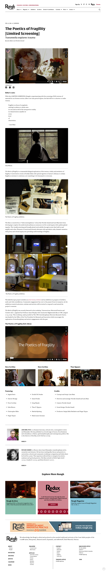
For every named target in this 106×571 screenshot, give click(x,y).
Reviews (32, 561)
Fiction (31, 558)
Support (59, 554)
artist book (31, 300)
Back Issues (32, 549)
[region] (53, 526)
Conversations (33, 556)
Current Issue (33, 548)
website (38, 300)
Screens (16, 23)
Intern (58, 553)
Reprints (32, 563)
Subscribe (59, 556)
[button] (99, 9)
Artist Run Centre (34, 554)
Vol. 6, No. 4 (9, 23)
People (10, 549)
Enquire (59, 548)
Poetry (31, 559)
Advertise (59, 549)
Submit (58, 551)
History (10, 548)
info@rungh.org (60, 561)
